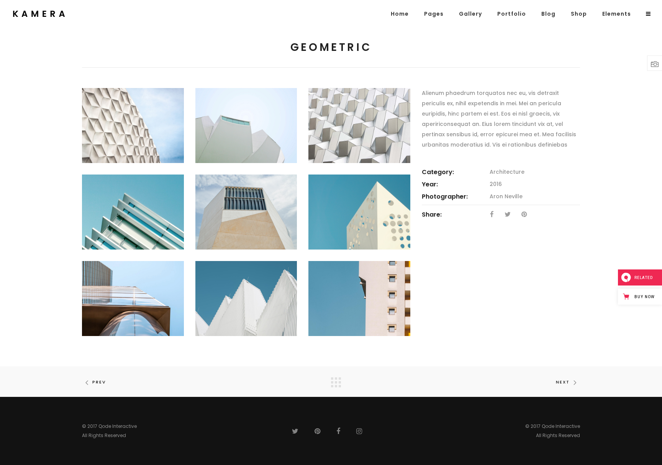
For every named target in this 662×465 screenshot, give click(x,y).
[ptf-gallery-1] (133, 125)
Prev (99, 382)
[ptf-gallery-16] (359, 298)
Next (563, 382)
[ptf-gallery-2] (246, 125)
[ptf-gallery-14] (133, 298)
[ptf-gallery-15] (246, 298)
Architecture (507, 172)
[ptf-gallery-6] (359, 212)
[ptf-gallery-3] (359, 125)
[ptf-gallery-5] (246, 212)
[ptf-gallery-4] (133, 212)
